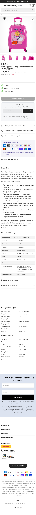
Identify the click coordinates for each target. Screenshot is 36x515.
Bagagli (3, 331)
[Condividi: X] (12, 160)
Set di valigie (4, 329)
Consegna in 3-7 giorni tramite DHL (15, 125)
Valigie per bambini (24, 321)
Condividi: (4, 159)
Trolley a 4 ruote (5, 326)
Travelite (3, 342)
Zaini (20, 316)
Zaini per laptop (23, 314)
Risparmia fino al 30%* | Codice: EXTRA (17, 1)
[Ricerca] (32, 10)
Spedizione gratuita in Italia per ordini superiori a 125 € (19, 130)
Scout (20, 352)
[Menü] (14, 454)
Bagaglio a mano (6, 314)
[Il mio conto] (30, 5)
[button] (30, 64)
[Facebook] (15, 507)
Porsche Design (5, 356)
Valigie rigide (4, 319)
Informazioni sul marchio (9, 286)
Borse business (23, 326)
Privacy (26, 118)
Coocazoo (21, 356)
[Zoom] (32, 19)
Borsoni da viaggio (24, 311)
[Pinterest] (20, 507)
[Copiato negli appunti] (18, 160)
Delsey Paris (4, 352)
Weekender (22, 331)
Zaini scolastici (23, 319)
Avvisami (28, 111)
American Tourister (6, 347)
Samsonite (4, 339)
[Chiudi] (0, 513)
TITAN (3, 344)
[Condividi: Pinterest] (15, 160)
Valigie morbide (5, 321)
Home (2, 14)
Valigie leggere (5, 316)
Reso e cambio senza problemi (13, 136)
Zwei (20, 342)
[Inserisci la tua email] (18, 397)
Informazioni (5, 426)
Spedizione (17, 72)
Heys (4, 64)
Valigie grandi (5, 324)
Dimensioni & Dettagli (8, 233)
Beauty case (22, 324)
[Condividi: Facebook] (9, 160)
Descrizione (5, 168)
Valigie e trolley (5, 311)
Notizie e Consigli (7, 437)
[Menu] (2, 5)
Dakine (21, 344)
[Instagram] (18, 507)
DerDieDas (22, 354)
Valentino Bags (23, 347)
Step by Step (22, 349)
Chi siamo (4, 433)
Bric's (2, 359)
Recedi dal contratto (18, 465)
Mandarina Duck (23, 339)
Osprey (3, 349)
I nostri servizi (5, 429)
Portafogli (21, 329)
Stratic (3, 354)
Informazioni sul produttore (10, 280)
